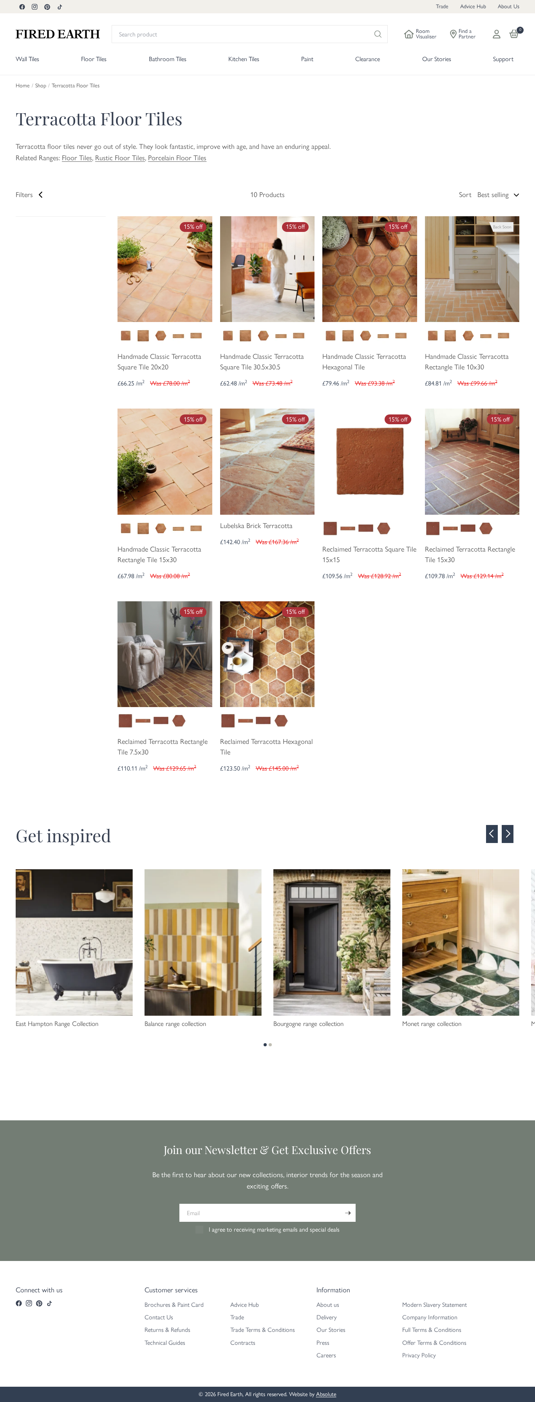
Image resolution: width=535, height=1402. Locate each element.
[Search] (378, 34)
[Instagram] (34, 6)
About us (327, 1304)
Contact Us (159, 1317)
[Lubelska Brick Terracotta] (267, 461)
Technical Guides (165, 1342)
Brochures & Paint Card (174, 1304)
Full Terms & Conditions (431, 1329)
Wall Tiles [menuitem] (27, 59)
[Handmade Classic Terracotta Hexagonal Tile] (369, 268)
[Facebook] (22, 6)
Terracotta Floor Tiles (75, 86)
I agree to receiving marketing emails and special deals (274, 1229)
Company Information (429, 1317)
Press (322, 1342)
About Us (508, 6)
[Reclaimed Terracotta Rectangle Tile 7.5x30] (164, 653)
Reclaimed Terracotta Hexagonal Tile (266, 746)
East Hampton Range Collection (57, 1024)
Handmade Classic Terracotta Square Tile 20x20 (159, 361)
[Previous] (492, 834)
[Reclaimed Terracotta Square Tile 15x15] (369, 461)
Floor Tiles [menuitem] (94, 59)
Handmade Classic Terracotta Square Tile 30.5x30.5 (262, 361)
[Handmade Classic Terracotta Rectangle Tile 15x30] (164, 461)
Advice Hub (473, 6)
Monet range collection (431, 1024)
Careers (326, 1355)
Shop (40, 86)
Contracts (242, 1342)
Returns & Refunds (167, 1329)
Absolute (326, 1394)
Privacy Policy (419, 1355)
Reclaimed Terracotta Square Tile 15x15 (369, 554)
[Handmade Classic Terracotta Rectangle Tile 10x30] (472, 268)
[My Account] (496, 34)
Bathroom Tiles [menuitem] (167, 59)
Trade (442, 6)
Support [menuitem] (503, 59)
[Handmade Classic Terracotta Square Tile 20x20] (164, 268)
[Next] (507, 834)
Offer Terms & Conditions (434, 1342)
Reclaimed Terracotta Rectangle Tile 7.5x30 (162, 746)
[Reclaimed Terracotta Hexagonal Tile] (267, 653)
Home (23, 86)
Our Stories (330, 1329)
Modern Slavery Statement (434, 1304)
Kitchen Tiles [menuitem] (243, 59)
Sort (465, 194)
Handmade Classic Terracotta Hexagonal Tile (364, 361)
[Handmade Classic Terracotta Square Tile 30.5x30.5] (267, 268)
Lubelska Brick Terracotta (256, 525)
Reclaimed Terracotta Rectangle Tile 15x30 (470, 554)
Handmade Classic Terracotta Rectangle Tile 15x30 (159, 554)
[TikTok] (59, 6)
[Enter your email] (348, 1213)
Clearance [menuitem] (367, 59)
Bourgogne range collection (308, 1024)
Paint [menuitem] (307, 59)
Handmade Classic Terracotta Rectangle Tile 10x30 (467, 361)
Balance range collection (175, 1024)
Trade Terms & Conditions (262, 1329)
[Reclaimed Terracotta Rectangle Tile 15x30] (472, 461)
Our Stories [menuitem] (436, 59)
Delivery (326, 1317)
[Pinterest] (47, 6)
